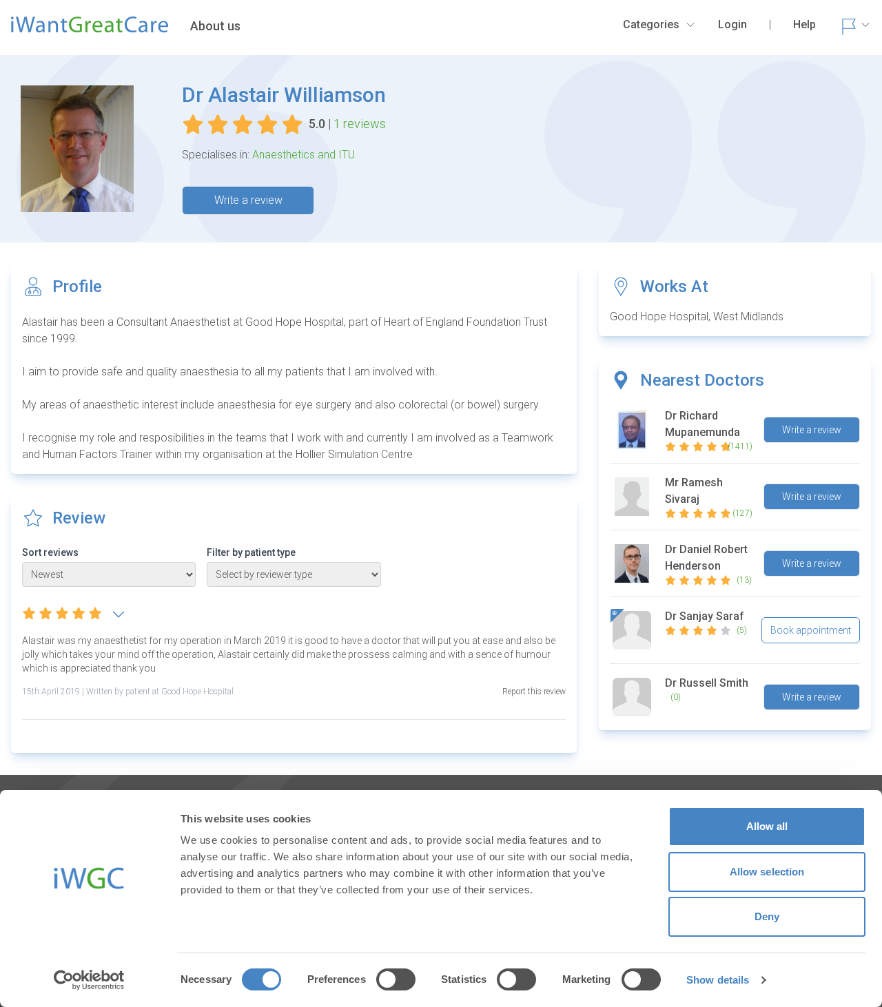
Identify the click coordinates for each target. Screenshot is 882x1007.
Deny (767, 916)
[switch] (396, 979)
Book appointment (810, 630)
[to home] (89, 30)
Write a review (248, 200)
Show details (717, 980)
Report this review (534, 691)
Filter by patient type (251, 552)
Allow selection (767, 872)
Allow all (767, 826)
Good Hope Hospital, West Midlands (696, 316)
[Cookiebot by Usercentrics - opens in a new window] (89, 980)
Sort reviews (50, 552)
